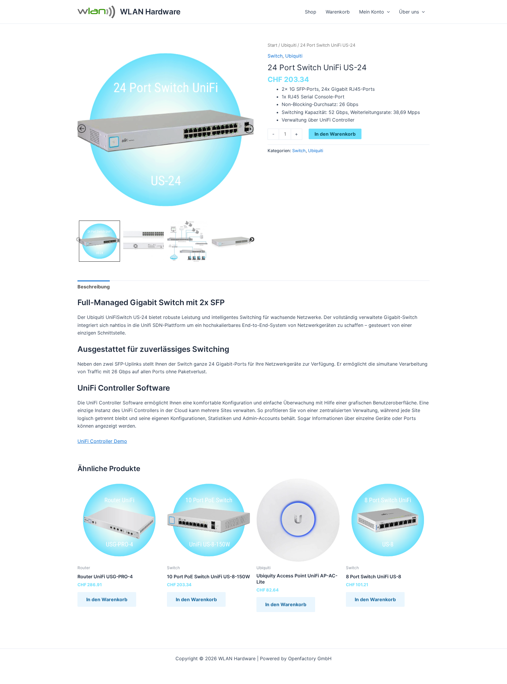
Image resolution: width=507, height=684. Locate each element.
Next (252, 240)
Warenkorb (338, 12)
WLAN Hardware (150, 11)
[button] (387, 11)
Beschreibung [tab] (93, 287)
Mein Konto (371, 12)
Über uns (409, 12)
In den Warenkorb (335, 134)
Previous (78, 240)
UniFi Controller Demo (102, 441)
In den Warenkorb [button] (106, 599)
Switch (275, 56)
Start (272, 45)
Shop (310, 12)
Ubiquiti (288, 45)
